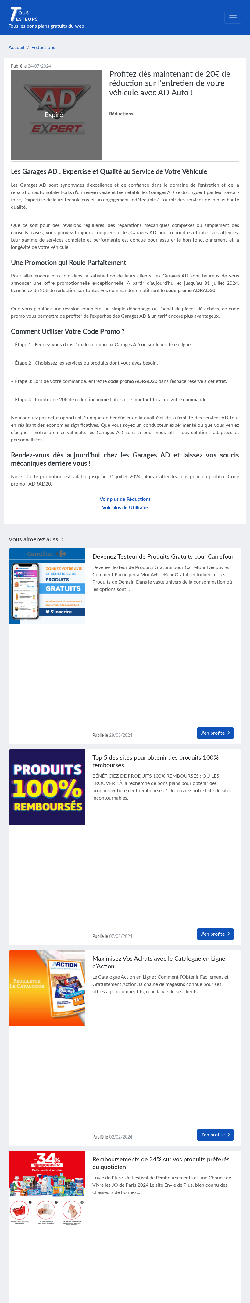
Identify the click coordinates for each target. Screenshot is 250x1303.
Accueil (16, 47)
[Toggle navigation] (232, 18)
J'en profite (213, 733)
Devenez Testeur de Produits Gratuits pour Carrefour (163, 557)
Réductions (43, 47)
